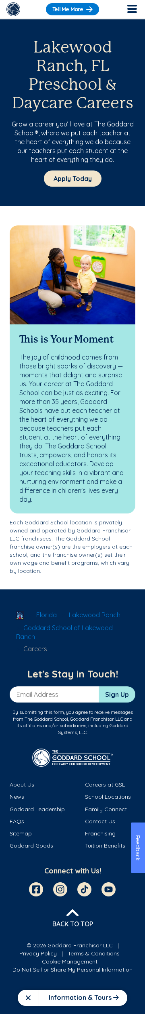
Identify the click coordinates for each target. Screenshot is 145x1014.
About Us (22, 784)
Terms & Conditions (94, 953)
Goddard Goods (31, 845)
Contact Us (100, 821)
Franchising (100, 833)
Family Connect (106, 809)
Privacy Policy (38, 953)
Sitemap (21, 833)
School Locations (108, 796)
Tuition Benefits (105, 845)
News (17, 796)
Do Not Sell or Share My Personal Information (72, 969)
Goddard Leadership (37, 809)
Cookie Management (69, 961)
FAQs (17, 821)
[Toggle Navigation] (132, 9)
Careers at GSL (105, 784)
